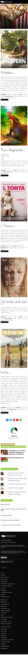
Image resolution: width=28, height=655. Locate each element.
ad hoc (2, 573)
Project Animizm (4, 579)
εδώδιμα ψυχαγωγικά (5, 610)
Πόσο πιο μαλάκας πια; (16, 458)
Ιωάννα (14, 436)
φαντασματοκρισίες (5, 646)
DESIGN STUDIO (6, 562)
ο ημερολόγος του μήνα (6, 621)
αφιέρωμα (3, 594)
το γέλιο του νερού (5, 604)
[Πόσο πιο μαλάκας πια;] (4, 459)
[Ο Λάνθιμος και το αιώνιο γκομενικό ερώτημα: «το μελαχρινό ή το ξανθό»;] (4, 452)
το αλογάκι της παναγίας (6, 586)
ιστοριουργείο (4, 629)
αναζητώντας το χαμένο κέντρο (8, 583)
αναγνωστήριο (4, 581)
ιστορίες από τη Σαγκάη (6, 623)
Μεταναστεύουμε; (5, 504)
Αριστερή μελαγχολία (6, 515)
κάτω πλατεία (4, 631)
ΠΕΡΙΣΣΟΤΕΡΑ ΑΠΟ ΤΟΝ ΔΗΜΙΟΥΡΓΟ (13, 447)
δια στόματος (4, 606)
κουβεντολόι (3, 633)
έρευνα (2, 615)
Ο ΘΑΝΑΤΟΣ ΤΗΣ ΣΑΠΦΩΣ (15, 488)
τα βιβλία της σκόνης (5, 596)
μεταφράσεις (3, 635)
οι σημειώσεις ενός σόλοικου (7, 639)
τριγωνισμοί (3, 644)
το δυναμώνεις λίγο (5, 608)
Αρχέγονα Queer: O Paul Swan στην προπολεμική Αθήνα (13, 509)
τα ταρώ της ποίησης (5, 642)
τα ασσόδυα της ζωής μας (6, 592)
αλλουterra (3, 588)
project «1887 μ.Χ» (5, 577)
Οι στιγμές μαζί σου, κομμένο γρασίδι (10, 525)
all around (3, 575)
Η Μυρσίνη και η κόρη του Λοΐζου (17, 484)
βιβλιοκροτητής (4, 599)
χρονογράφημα (4, 648)
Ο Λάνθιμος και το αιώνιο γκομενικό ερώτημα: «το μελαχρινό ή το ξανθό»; (17, 452)
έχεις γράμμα (4, 619)
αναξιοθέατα (3, 590)
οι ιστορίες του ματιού (5, 626)
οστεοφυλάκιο (4, 637)
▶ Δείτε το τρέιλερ (4, 99)
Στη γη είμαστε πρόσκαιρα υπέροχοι (10, 520)
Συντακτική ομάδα (6, 540)
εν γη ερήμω (3, 612)
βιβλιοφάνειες (4, 602)
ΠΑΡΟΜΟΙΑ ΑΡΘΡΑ (8, 444)
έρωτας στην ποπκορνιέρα (7, 19)
